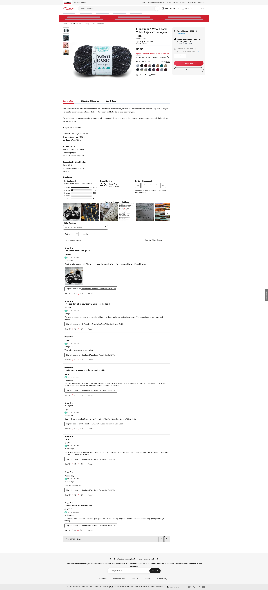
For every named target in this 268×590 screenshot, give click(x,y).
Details (138, 55)
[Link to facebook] (185, 587)
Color (163, 62)
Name (168, 62)
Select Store (181, 33)
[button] (153, 57)
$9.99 (140, 49)
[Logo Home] (69, 8)
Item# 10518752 (141, 38)
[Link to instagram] (189, 587)
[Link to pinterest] (194, 587)
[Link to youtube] (203, 587)
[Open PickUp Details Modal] (196, 31)
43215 (198, 51)
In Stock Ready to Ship (184, 43)
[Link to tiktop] (199, 587)
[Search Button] (157, 8)
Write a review (141, 43)
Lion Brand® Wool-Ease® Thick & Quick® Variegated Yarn (152, 32)
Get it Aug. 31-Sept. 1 (184, 42)
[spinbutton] (180, 56)
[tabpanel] (116, 138)
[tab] (68, 101)
